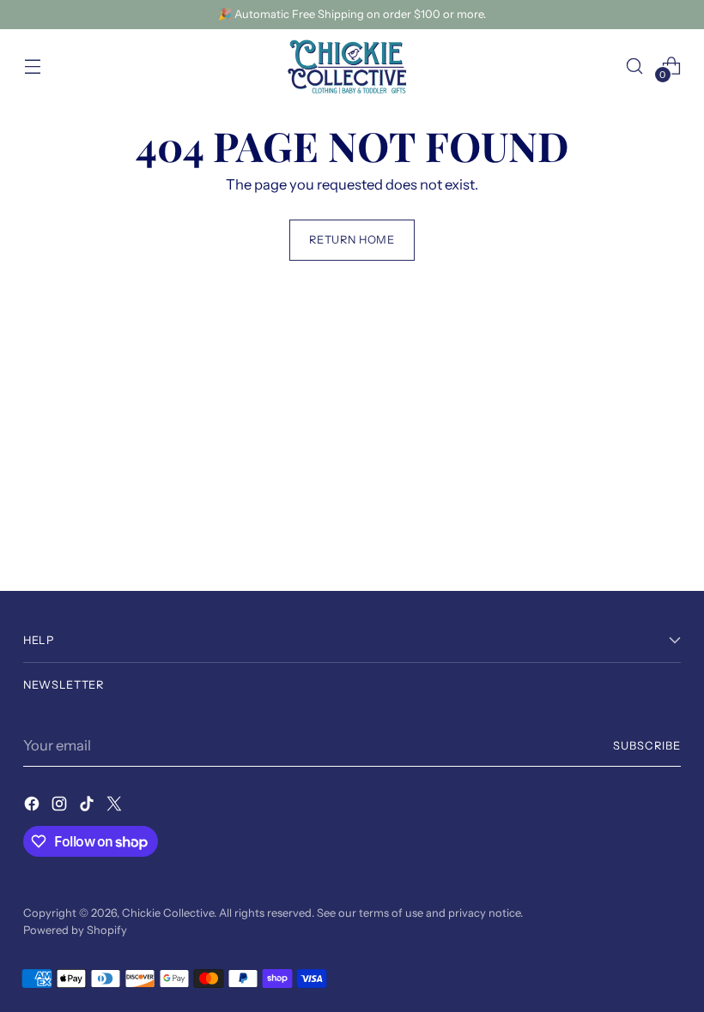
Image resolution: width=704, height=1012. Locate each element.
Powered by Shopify (75, 930)
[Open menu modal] (32, 65)
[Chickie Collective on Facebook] (33, 806)
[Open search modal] (634, 65)
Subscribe (647, 745)
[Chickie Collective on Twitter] (116, 806)
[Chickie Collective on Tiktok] (88, 806)
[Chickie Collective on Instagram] (61, 806)
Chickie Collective (168, 913)
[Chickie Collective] (352, 66)
